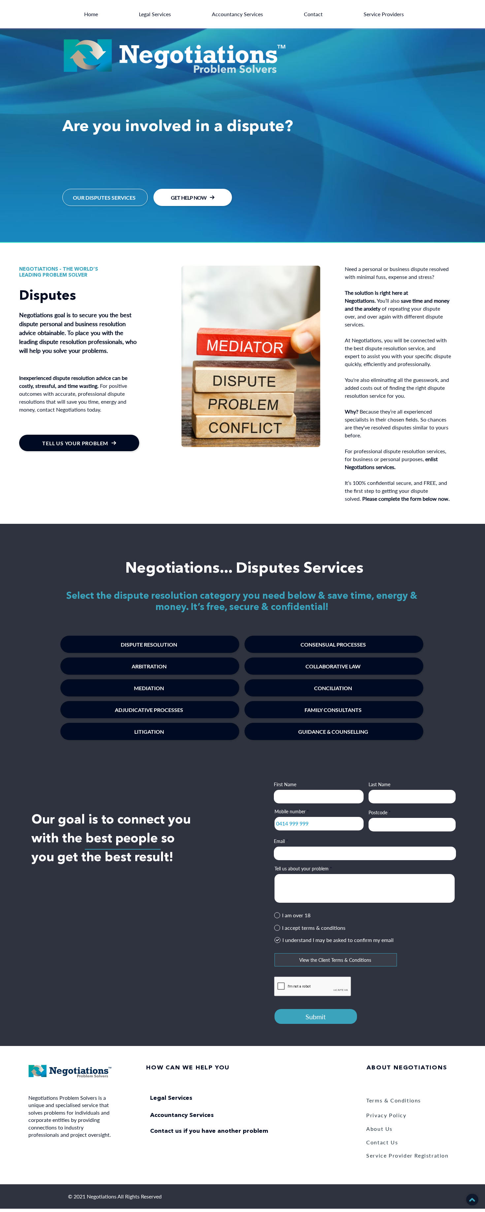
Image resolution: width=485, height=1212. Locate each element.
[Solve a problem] (237, 226)
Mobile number (290, 811)
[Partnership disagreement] (248, 226)
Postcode (378, 812)
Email (279, 841)
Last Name (379, 784)
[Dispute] (242, 226)
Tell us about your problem (302, 868)
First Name (285, 784)
